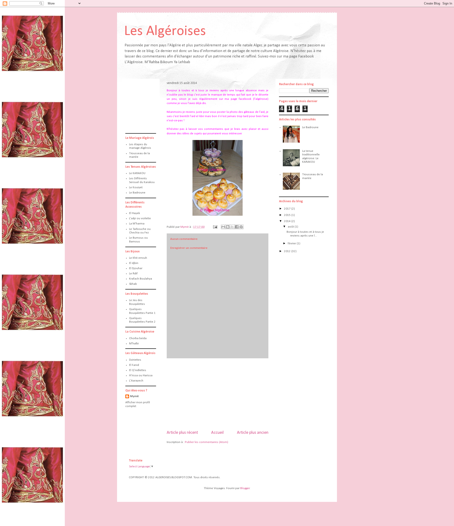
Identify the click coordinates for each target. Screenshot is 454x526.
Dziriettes (135, 359)
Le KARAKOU (137, 173)
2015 (287, 215)
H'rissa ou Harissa (141, 375)
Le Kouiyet (136, 187)
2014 (287, 221)
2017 (287, 208)
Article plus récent (182, 432)
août (291, 226)
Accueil (217, 432)
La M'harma (136, 223)
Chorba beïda (138, 338)
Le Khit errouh (138, 257)
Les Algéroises (165, 31)
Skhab (133, 283)
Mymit (134, 396)
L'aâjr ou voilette (140, 218)
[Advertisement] (217, 394)
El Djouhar (135, 268)
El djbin (133, 263)
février (292, 243)
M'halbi (134, 343)
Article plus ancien (252, 432)
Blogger (245, 488)
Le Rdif (133, 273)
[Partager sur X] (232, 226)
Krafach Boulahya (140, 278)
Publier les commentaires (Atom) (206, 442)
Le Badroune (137, 192)
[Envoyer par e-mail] (223, 226)
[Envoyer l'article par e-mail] (214, 226)
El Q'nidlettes (137, 370)
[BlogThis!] (227, 226)
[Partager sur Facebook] (236, 226)
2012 (287, 251)
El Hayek (134, 213)
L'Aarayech (136, 380)
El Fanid (134, 365)
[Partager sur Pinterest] (241, 226)
